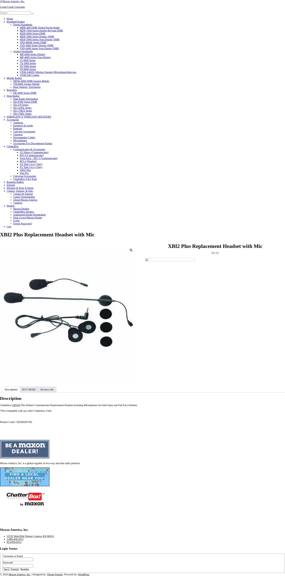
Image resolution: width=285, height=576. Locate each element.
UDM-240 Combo (29, 75)
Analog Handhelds (23, 51)
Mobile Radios (14, 78)
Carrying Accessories (24, 131)
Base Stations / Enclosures (27, 87)
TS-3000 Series (28, 63)
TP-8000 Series (28, 69)
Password (8, 562)
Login (16, 220)
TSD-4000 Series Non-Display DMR (39, 48)
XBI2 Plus (25, 170)
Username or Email (13, 556)
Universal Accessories (24, 176)
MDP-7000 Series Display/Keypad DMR (41, 30)
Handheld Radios (16, 21)
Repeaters (12, 90)
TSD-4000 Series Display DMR (36, 45)
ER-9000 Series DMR (24, 93)
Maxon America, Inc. (20, 574)
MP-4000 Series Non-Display (35, 57)
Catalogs (17, 202)
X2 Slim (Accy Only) (31, 164)
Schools (11, 185)
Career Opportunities (24, 196)
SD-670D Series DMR (25, 101)
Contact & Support (23, 193)
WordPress (83, 574)
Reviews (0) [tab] (47, 389)
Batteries (17, 128)
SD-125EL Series (22, 107)
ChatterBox (13, 146)
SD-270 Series (20, 104)
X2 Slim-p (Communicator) (34, 152)
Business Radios (15, 182)
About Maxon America (25, 199)
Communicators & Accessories (29, 149)
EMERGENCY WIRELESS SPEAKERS (29, 116)
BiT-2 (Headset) (28, 161)
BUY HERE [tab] (29, 389)
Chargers (18, 134)
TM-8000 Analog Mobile (26, 84)
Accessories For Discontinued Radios (32, 143)
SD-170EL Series (22, 113)
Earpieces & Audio (23, 125)
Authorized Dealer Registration (29, 214)
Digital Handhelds (22, 24)
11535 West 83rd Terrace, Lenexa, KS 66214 (30, 536)
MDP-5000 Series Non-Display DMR (40, 39)
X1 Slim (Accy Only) (31, 167)
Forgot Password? (22, 223)
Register (24, 569)
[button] (131, 250)
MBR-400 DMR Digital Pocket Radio (40, 27)
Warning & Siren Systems (20, 188)
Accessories (13, 119)
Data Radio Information (25, 98)
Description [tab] (11, 389)
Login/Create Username (12, 7)
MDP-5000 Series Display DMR (37, 36)
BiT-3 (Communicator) (32, 155)
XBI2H (16, 405)
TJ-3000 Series (27, 60)
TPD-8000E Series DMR (33, 42)
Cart (9, 226)
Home (10, 18)
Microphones (20, 140)
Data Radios (13, 96)
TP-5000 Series (28, 66)
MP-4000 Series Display (32, 54)
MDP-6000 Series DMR (32, 33)
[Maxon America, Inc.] (12, 1)
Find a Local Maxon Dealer (27, 217)
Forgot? (15, 569)
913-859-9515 (14, 542)
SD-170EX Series (22, 110)
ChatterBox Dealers (23, 211)
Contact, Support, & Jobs (20, 191)
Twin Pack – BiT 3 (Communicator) (39, 158)
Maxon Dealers (21, 208)
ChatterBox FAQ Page (25, 179)
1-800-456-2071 (15, 539)
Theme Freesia (54, 574)
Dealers (11, 205)
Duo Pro (24, 173)
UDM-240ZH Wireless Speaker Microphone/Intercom (48, 72)
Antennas (18, 122)
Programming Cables (24, 137)
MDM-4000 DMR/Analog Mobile (31, 81)
